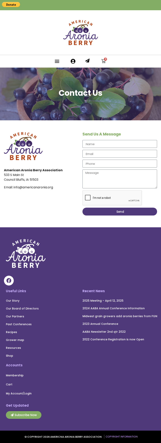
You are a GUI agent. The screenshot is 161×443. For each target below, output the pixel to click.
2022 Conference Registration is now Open (113, 339)
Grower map (15, 340)
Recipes (11, 332)
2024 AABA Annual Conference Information (113, 308)
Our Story (12, 301)
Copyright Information (122, 436)
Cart (9, 384)
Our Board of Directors (22, 308)
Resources (13, 348)
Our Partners (15, 316)
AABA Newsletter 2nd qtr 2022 (104, 332)
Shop (9, 356)
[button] (57, 61)
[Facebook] (9, 281)
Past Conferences (19, 324)
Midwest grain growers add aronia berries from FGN (119, 316)
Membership (15, 375)
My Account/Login (19, 393)
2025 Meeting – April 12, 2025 (102, 301)
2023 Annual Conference (100, 324)
